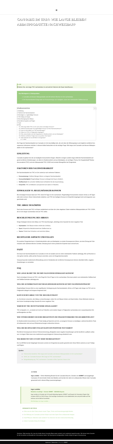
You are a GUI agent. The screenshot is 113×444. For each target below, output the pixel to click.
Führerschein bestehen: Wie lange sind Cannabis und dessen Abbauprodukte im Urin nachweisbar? (53, 354)
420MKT (66, 442)
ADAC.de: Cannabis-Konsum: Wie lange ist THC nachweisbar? (42, 356)
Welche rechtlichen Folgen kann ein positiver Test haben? (36, 136)
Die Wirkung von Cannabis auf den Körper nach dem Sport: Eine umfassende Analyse (49, 414)
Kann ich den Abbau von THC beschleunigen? (33, 130)
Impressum (48, 442)
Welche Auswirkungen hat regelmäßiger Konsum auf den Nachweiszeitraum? (41, 128)
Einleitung (20, 111)
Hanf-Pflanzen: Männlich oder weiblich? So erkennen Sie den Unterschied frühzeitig (48, 417)
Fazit (19, 123)
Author (24, 139)
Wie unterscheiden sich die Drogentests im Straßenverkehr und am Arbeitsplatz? (42, 134)
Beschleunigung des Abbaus (26, 119)
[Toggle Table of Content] (94, 108)
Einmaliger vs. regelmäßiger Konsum (28, 115)
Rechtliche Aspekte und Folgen (26, 121)
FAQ (19, 125)
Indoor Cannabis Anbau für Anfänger (34, 421)
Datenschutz (55, 442)
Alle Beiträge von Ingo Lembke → (40, 401)
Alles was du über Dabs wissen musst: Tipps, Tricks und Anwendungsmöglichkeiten (48, 411)
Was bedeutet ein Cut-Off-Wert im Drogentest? (33, 137)
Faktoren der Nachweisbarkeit (26, 113)
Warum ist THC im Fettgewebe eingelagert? (32, 132)
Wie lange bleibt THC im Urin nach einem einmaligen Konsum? (37, 126)
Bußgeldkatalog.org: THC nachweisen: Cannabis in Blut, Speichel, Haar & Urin (47, 359)
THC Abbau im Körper (24, 117)
